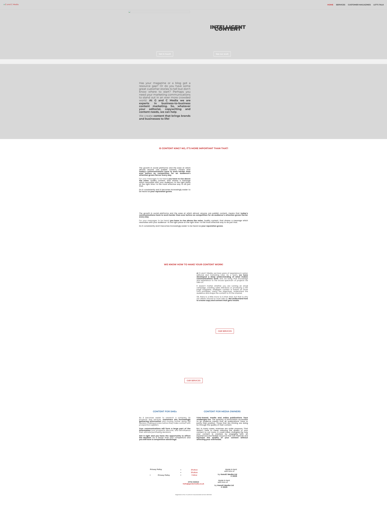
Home (330, 5)
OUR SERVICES (225, 331)
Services (340, 5)
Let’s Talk (378, 5)
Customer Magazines (359, 5)
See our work (222, 54)
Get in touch (165, 54)
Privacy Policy (156, 469)
